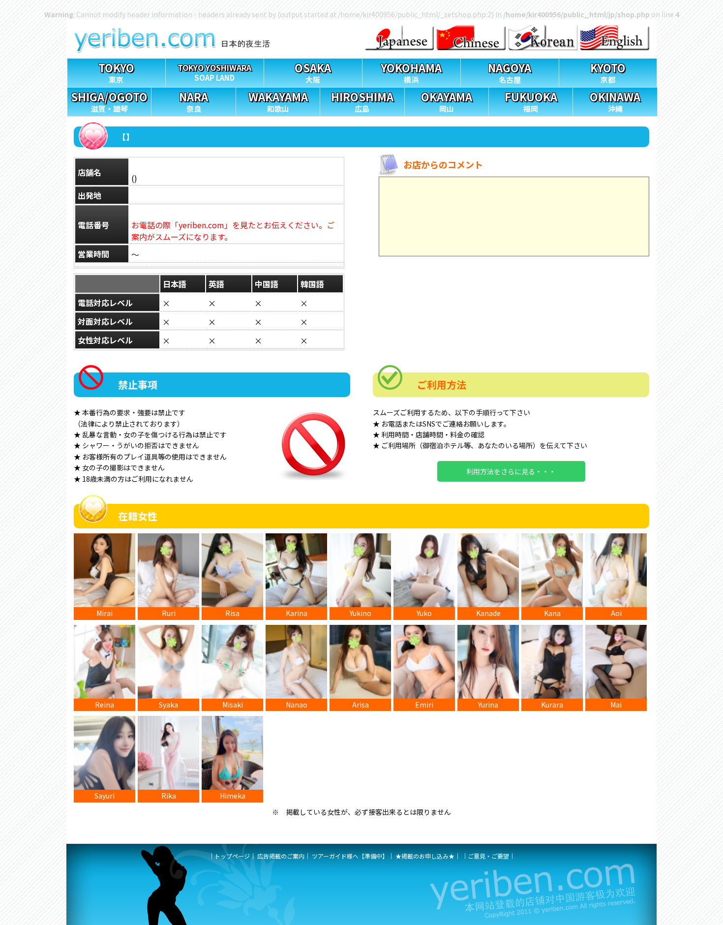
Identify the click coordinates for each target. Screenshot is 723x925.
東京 (116, 72)
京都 (608, 72)
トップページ (232, 856)
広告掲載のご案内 (280, 856)
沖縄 (615, 101)
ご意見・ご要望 (488, 856)
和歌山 (278, 101)
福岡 (531, 101)
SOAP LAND (214, 72)
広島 (362, 101)
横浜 (411, 72)
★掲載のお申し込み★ (424, 856)
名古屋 (509, 72)
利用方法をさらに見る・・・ (511, 471)
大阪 (313, 72)
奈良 (193, 101)
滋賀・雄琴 (109, 101)
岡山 (446, 101)
